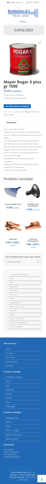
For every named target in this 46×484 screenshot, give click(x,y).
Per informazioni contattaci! (17, 106)
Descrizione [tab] (11, 122)
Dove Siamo (10, 357)
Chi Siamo (9, 353)
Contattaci (10, 366)
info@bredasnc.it (16, 2)
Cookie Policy (23, 480)
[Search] (38, 262)
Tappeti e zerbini (15, 327)
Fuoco (12, 299)
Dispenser (13, 287)
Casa (11, 283)
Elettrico (13, 291)
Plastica (12, 311)
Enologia (13, 295)
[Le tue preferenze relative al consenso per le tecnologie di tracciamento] (41, 479)
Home (8, 349)
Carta (11, 278)
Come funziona (11, 361)
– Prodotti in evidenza (18, 275)
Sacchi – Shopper (16, 319)
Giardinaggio (25, 112)
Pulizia (12, 315)
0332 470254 (34, 2)
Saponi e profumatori (18, 323)
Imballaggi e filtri (16, 307)
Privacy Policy (31, 477)
